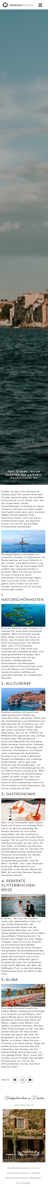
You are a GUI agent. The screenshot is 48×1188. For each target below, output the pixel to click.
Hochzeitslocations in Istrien (23, 1168)
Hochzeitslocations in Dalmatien (23, 1177)
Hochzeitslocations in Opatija (23, 1172)
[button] (15, 1080)
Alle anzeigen (23, 1182)
